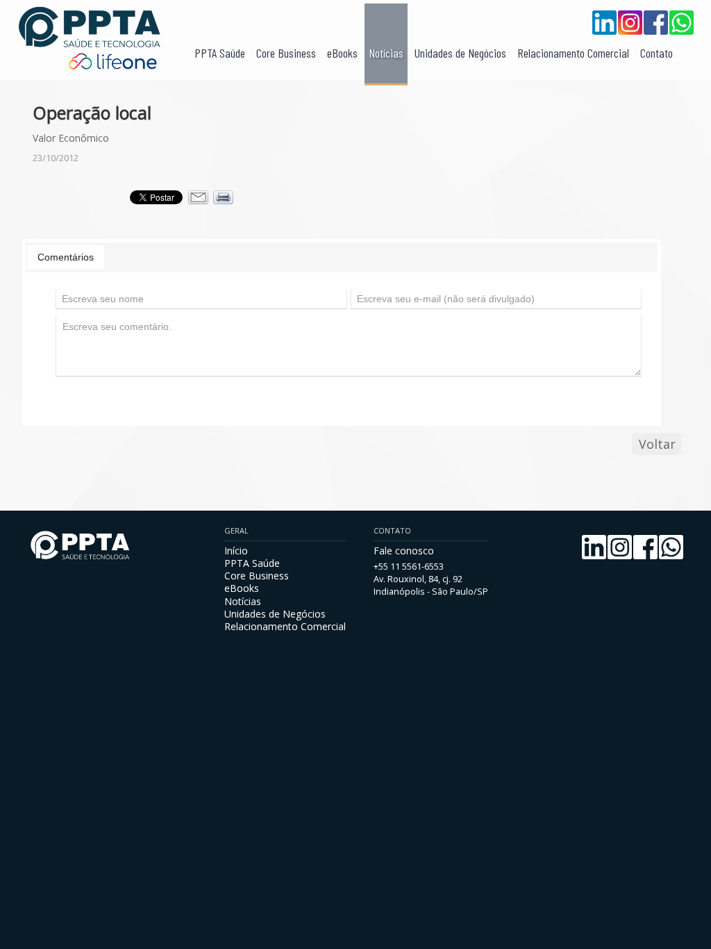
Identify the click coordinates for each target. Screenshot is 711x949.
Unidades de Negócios (460, 52)
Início (236, 550)
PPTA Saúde (219, 52)
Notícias (386, 52)
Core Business (286, 52)
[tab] (65, 257)
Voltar (657, 444)
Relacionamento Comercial (573, 52)
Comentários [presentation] (65, 257)
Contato (656, 52)
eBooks (342, 52)
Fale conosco (404, 550)
